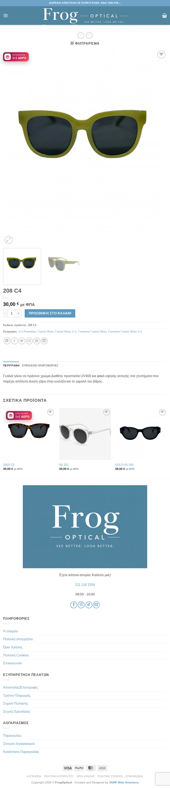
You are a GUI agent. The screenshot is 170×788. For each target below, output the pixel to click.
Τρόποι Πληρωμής (17, 695)
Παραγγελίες (12, 735)
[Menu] (5, 15)
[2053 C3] (29, 434)
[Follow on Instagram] (81, 604)
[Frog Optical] (85, 15)
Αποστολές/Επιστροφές (20, 687)
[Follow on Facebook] (73, 604)
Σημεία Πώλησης (15, 703)
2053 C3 (8, 464)
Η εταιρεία (10, 631)
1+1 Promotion (27, 331)
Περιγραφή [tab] (11, 365)
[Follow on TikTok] (88, 604)
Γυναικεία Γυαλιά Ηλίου (92, 331)
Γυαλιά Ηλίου (45, 331)
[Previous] (11, 147)
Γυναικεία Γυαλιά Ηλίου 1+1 (125, 331)
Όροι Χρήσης (13, 647)
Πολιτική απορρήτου (18, 639)
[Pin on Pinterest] (36, 340)
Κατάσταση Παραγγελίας (21, 752)
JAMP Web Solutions (124, 782)
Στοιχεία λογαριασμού (19, 743)
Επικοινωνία (12, 663)
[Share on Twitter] (21, 340)
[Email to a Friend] (29, 340)
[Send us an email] (96, 604)
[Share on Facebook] (14, 340)
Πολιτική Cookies (16, 655)
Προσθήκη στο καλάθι (50, 313)
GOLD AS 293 (124, 464)
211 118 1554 (85, 584)
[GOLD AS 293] (141, 434)
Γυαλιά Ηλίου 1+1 (65, 331)
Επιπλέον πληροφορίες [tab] (40, 365)
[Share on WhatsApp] (7, 340)
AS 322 (64, 464)
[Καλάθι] (164, 15)
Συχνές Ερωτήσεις (16, 711)
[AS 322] (85, 434)
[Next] (158, 147)
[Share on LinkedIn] (44, 340)
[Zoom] (9, 240)
